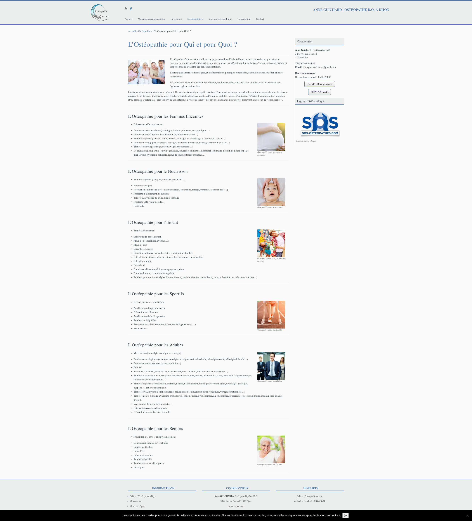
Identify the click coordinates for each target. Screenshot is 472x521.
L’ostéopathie (194, 19)
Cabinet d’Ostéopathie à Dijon (143, 496)
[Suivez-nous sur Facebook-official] (132, 9)
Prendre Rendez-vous (319, 84)
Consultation (244, 19)
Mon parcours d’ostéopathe (151, 19)
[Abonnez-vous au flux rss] (127, 9)
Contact (260, 19)
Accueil (128, 19)
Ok (345, 515)
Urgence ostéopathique (220, 19)
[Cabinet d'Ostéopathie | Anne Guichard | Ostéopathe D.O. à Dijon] (54, 13)
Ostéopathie (144, 31)
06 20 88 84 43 (319, 92)
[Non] (467, 515)
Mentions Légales (137, 506)
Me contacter (135, 501)
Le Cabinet (176, 19)
